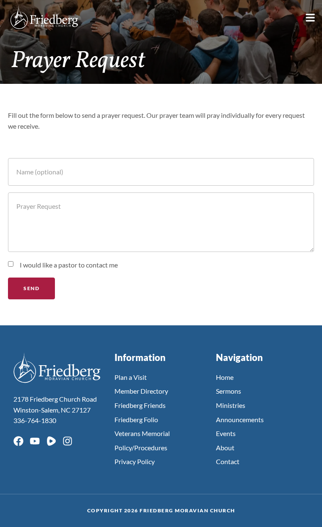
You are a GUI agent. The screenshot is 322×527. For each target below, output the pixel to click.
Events (226, 433)
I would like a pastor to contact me (69, 265)
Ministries (230, 405)
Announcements (240, 419)
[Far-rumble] (51, 441)
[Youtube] (35, 441)
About (225, 448)
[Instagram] (67, 441)
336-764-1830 (34, 420)
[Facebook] (18, 441)
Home (225, 377)
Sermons (228, 391)
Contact (227, 461)
